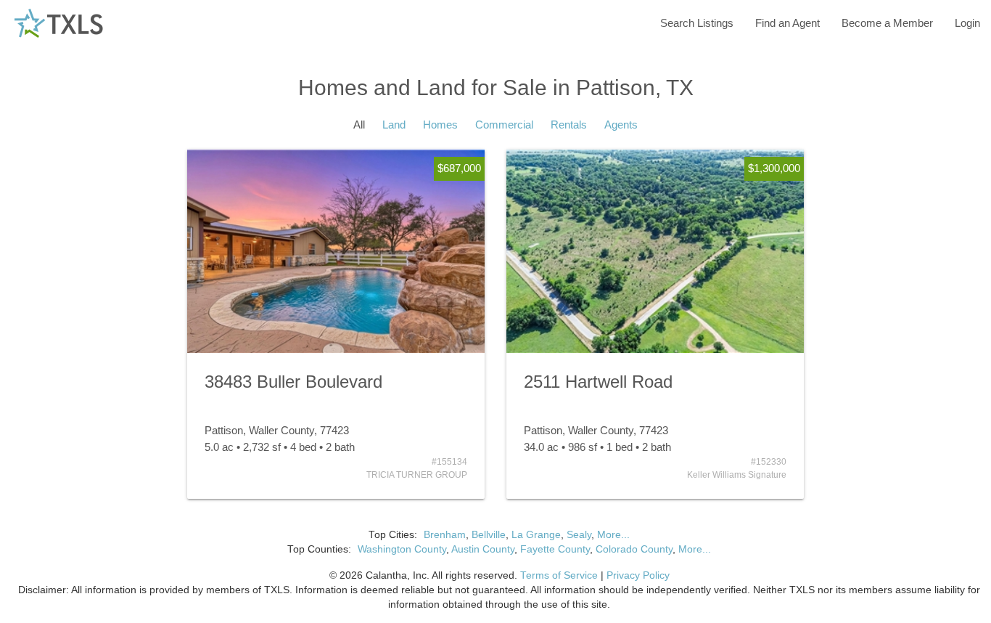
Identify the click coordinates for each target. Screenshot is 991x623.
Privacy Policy (638, 575)
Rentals (569, 124)
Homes (440, 124)
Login (967, 23)
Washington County (402, 549)
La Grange (536, 534)
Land (394, 124)
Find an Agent (787, 23)
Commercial (504, 124)
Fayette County (555, 549)
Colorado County (634, 549)
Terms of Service (559, 575)
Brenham (445, 534)
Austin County (482, 549)
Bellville (489, 534)
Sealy (579, 534)
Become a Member (887, 23)
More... (613, 534)
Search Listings (696, 23)
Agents (621, 124)
